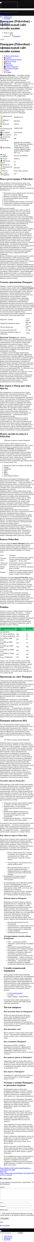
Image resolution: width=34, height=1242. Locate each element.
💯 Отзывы (7, 72)
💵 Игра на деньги (10, 61)
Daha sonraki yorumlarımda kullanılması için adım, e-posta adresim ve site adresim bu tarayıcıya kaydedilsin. (17, 1214)
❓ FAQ (6, 70)
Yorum (2, 1187)
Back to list (3, 1171)
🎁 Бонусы (7, 63)
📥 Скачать (7, 57)
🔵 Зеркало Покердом (11, 66)
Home (2, 15)
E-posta (3, 1206)
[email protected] (17, 993)
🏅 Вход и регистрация (11, 56)
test (6, 15)
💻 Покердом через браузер (13, 59)
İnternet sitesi (4, 1210)
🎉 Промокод (8, 65)
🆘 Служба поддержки (11, 68)
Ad (1, 1203)
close (1, 1222)
